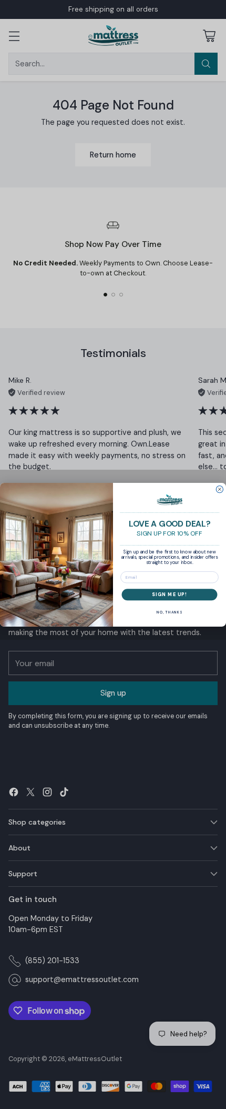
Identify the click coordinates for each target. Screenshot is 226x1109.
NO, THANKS (169, 611)
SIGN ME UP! (169, 594)
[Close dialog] (219, 489)
